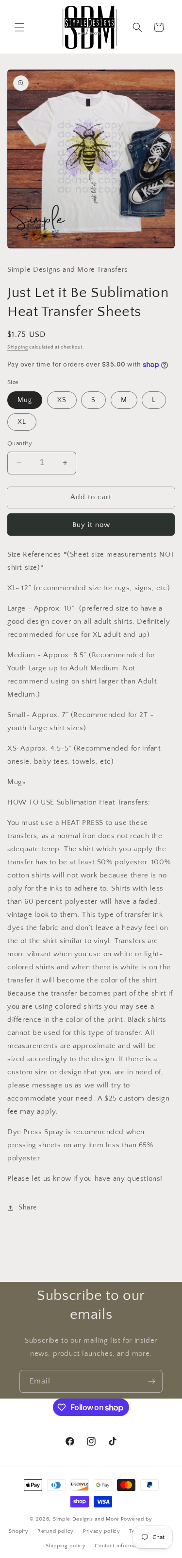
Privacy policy (101, 1531)
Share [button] (27, 1207)
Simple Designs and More (86, 1519)
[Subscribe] (151, 1381)
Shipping (17, 347)
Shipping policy (66, 1546)
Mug (24, 400)
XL (21, 422)
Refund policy (55, 1531)
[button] (19, 27)
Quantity (19, 443)
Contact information (120, 1546)
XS (61, 400)
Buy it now (91, 525)
